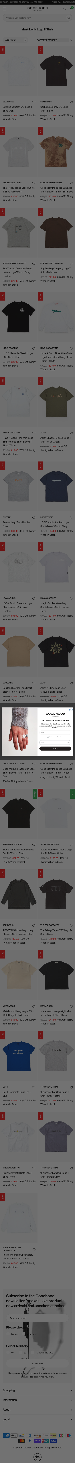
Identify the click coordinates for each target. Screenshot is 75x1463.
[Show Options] (68, 742)
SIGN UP (55, 748)
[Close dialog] (70, 709)
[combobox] (54, 742)
